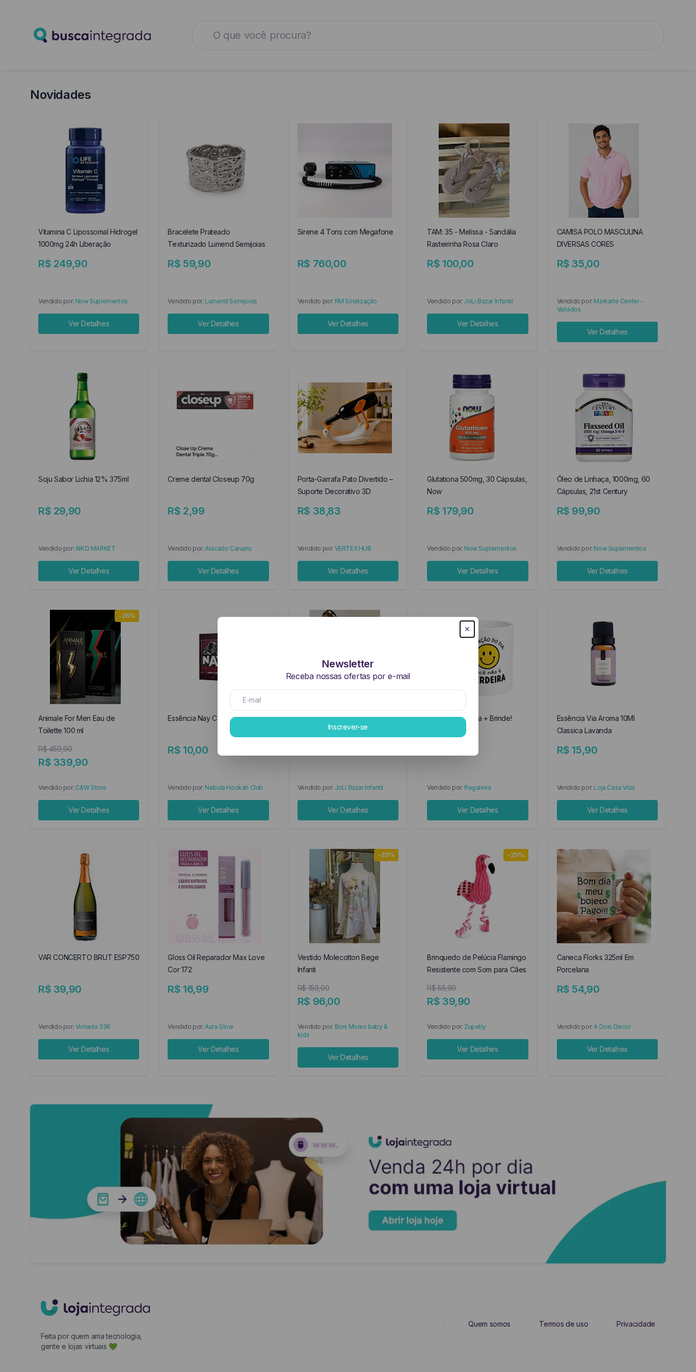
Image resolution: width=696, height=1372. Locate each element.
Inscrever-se (348, 726)
